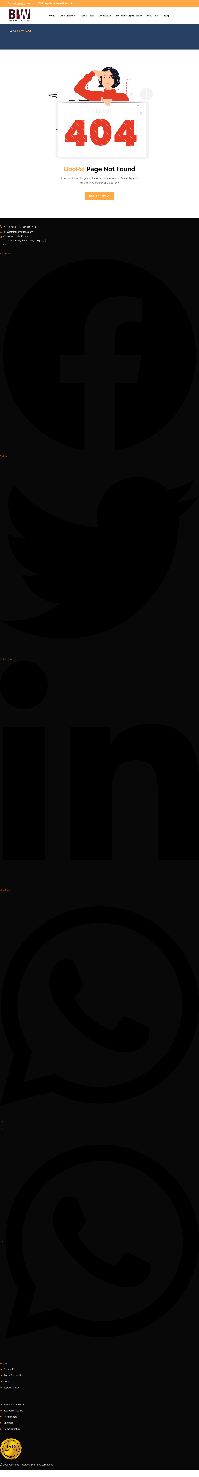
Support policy (12, 1387)
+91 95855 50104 (21, 3)
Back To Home (97, 196)
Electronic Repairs (14, 1410)
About (7, 1381)
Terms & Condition (13, 1375)
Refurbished (10, 1416)
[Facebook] (5, 1121)
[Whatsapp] (102, 1241)
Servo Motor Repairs (15, 1404)
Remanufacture (12, 1429)
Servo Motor (87, 15)
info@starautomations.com (57, 3)
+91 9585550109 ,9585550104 (20, 226)
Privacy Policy (11, 1369)
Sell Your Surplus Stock (129, 15)
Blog (166, 15)
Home (52, 15)
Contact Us (105, 15)
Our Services (67, 15)
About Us (151, 15)
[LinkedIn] (5, 1128)
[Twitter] (5, 1125)
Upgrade (8, 1423)
